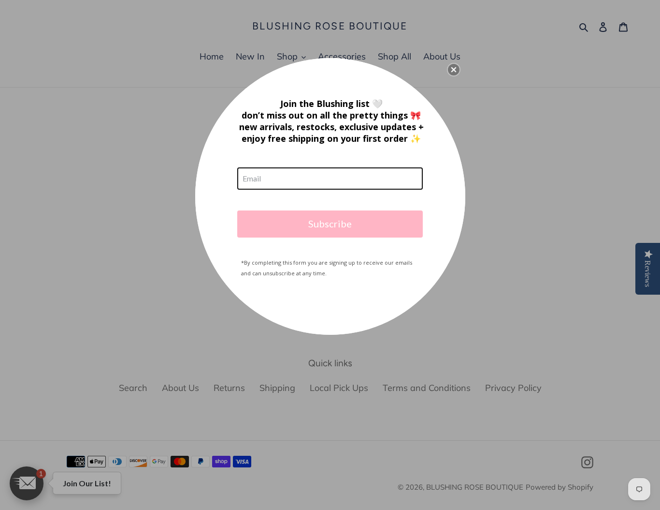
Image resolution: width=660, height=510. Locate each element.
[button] (453, 69)
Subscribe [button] (330, 223)
